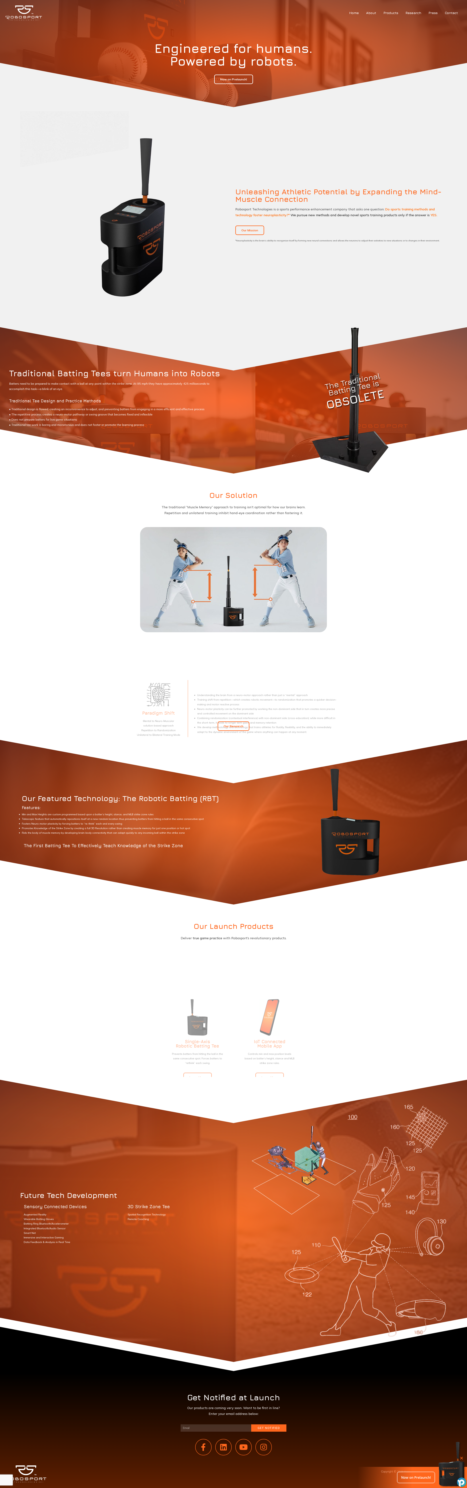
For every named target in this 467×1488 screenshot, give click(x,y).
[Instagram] (263, 1447)
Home (354, 13)
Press (433, 13)
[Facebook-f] (203, 1447)
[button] (233, 79)
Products (390, 13)
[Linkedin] (223, 1447)
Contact (451, 13)
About (371, 13)
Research (413, 13)
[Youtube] (243, 1447)
